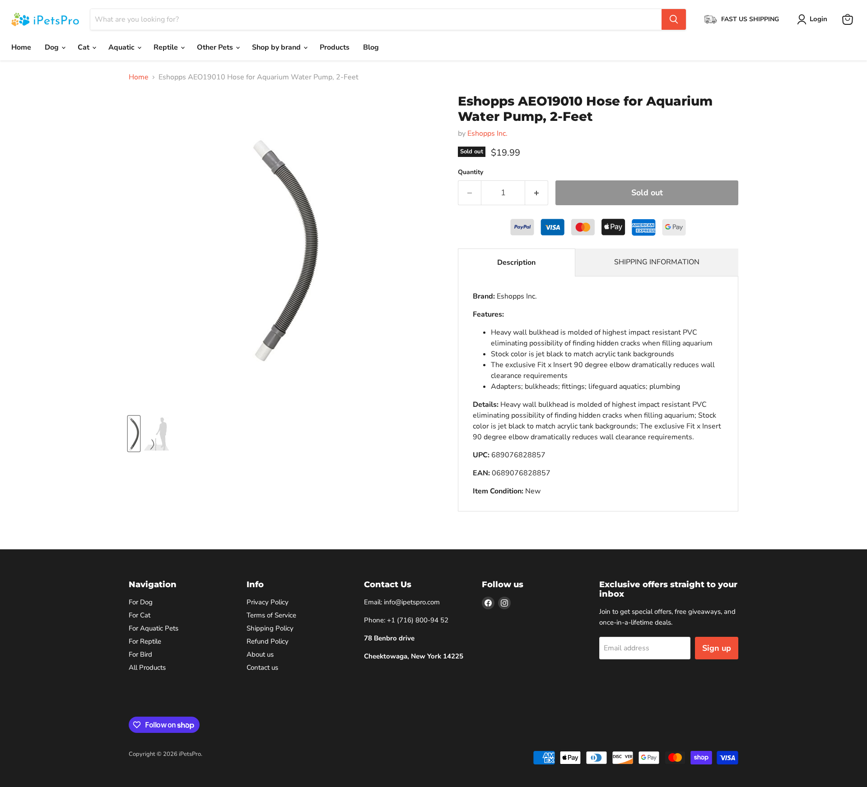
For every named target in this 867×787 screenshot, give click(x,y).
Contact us (262, 667)
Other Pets (216, 47)
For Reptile (145, 641)
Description (516, 262)
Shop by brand (277, 47)
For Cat (139, 615)
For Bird (140, 654)
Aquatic (122, 47)
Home (21, 47)
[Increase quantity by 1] (536, 192)
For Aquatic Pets (153, 628)
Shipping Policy (270, 628)
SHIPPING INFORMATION (656, 262)
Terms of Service (271, 615)
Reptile (167, 47)
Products (335, 47)
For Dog (141, 602)
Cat (84, 47)
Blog (371, 47)
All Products (147, 667)
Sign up (716, 648)
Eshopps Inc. (487, 133)
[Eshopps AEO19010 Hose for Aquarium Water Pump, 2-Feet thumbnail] (134, 433)
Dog (53, 47)
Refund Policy (268, 641)
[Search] (674, 19)
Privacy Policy (268, 602)
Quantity (470, 172)
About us (260, 654)
